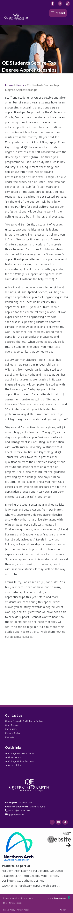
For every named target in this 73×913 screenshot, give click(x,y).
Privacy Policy (23, 909)
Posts (20, 85)
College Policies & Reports (22, 753)
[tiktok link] (68, 3)
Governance (14, 757)
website (60, 839)
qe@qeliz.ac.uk (16, 814)
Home (9, 85)
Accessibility (14, 765)
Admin (63, 909)
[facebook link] (52, 3)
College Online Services (21, 761)
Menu (60, 13)
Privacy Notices (15, 902)
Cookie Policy (9, 909)
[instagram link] (60, 3)
